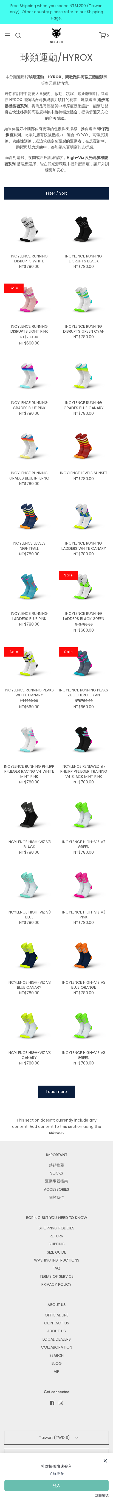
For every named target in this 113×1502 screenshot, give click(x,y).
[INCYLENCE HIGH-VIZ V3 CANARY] (29, 1026)
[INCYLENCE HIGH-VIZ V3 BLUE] (29, 885)
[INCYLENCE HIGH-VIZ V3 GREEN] (84, 1026)
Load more (56, 1091)
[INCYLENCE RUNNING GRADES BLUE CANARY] (84, 376)
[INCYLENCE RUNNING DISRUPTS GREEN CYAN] (84, 300)
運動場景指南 (56, 1181)
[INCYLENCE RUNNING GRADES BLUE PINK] (29, 376)
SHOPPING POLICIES (56, 1228)
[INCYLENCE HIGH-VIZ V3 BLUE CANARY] (29, 956)
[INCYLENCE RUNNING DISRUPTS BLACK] (84, 229)
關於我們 (56, 1197)
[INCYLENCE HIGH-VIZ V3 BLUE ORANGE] (84, 956)
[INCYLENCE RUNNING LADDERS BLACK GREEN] (84, 587)
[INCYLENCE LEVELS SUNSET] (84, 446)
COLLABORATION (56, 1347)
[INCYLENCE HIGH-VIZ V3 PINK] (84, 885)
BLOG (57, 1363)
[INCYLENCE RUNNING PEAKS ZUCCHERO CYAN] (84, 663)
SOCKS (56, 1173)
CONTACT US (56, 1323)
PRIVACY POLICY (56, 1284)
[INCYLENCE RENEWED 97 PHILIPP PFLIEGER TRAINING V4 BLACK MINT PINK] (84, 740)
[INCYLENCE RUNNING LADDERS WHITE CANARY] (84, 517)
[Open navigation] (7, 35)
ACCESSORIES (56, 1189)
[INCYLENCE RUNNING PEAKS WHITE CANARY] (29, 663)
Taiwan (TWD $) (55, 1437)
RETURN (56, 1236)
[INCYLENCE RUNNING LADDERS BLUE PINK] (29, 587)
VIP (56, 1371)
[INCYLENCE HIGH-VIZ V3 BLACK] (29, 815)
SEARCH (56, 1355)
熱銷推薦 (56, 1165)
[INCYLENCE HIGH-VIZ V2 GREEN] (84, 815)
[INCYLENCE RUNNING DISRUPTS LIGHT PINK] (29, 300)
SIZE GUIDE (56, 1252)
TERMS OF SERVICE (56, 1276)
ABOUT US (56, 1331)
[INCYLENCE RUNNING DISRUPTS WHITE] (29, 229)
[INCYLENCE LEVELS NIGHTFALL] (29, 517)
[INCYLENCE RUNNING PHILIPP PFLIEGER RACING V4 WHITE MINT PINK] (29, 740)
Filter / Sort (56, 193)
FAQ (56, 1268)
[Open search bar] (20, 35)
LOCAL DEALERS (57, 1339)
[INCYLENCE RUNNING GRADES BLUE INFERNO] (29, 446)
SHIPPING (57, 1244)
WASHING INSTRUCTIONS (56, 1260)
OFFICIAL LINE (57, 1315)
